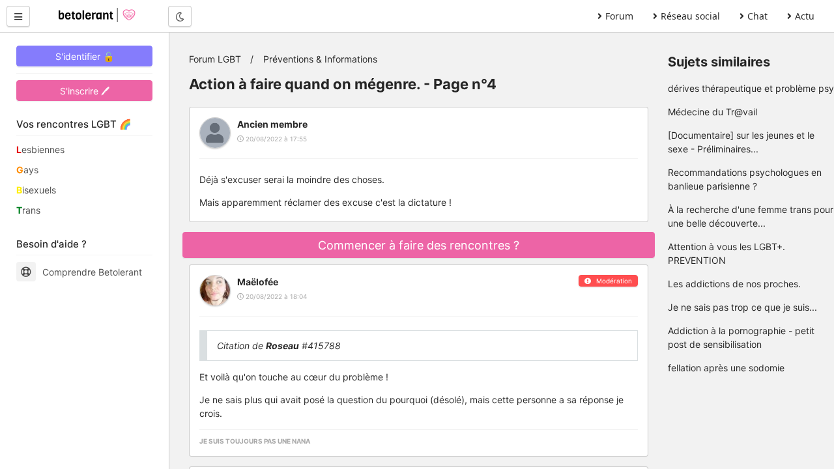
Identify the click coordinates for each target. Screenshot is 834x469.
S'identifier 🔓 (84, 56)
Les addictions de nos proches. (734, 283)
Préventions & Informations (320, 58)
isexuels (36, 189)
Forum (619, 16)
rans (28, 210)
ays (27, 169)
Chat (757, 16)
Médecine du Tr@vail (712, 111)
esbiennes (40, 149)
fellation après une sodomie (726, 367)
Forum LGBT (215, 58)
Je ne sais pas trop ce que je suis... (742, 307)
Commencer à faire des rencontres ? (418, 245)
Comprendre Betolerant (92, 271)
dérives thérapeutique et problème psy (751, 88)
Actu (804, 16)
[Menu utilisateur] (18, 16)
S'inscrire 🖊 (84, 90)
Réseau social (690, 16)
